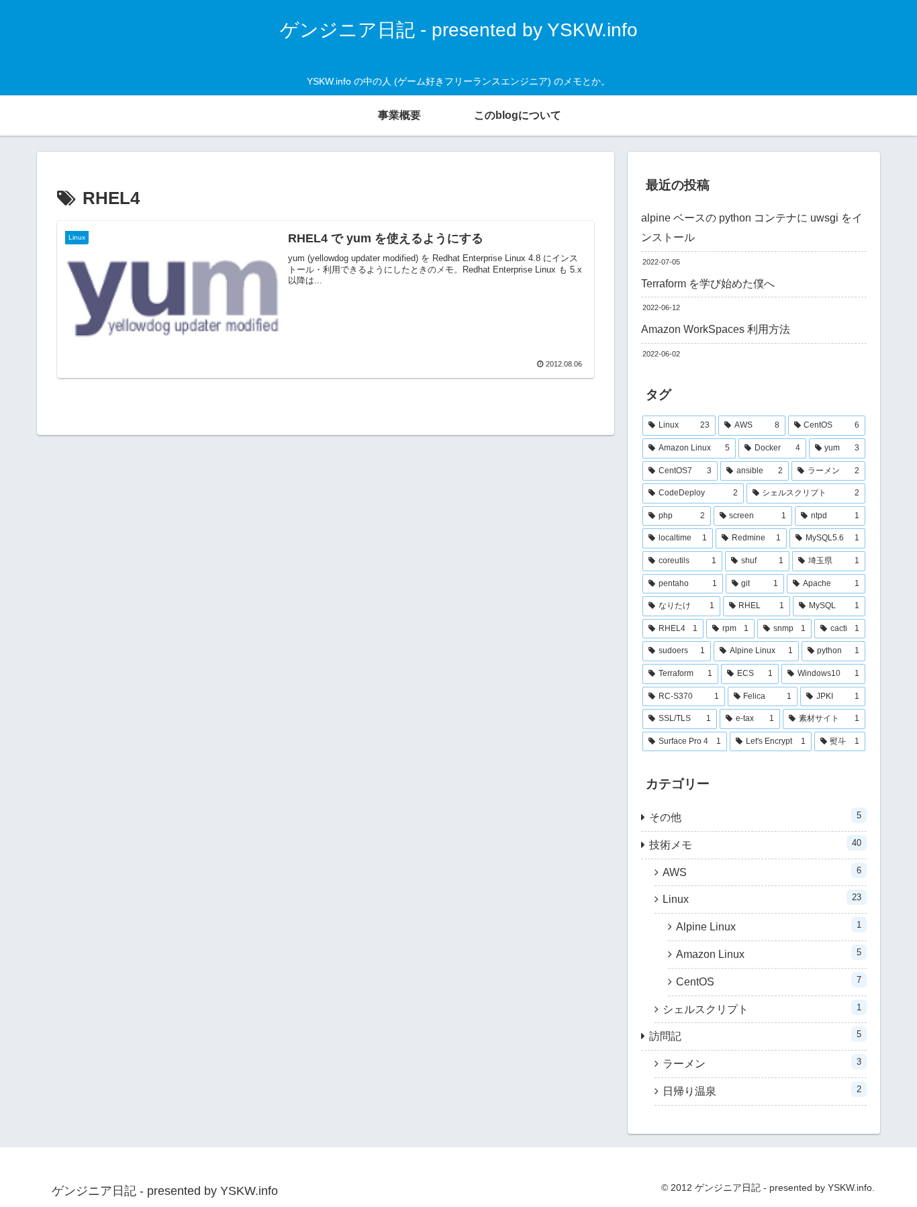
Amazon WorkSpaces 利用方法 (715, 329)
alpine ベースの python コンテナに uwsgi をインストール (752, 227)
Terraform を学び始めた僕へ (708, 283)
